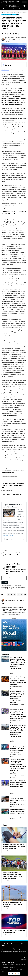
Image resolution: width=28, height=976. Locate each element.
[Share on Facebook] (2, 34)
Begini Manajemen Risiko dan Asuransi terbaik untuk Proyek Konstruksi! (12, 904)
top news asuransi (6, 557)
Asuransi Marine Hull (14, 804)
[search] (21, 5)
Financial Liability (14, 14)
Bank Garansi (5, 14)
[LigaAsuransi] (14, 6)
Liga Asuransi (5, 70)
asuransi (10, 550)
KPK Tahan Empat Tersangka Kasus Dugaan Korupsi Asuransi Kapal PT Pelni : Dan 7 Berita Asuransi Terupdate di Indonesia (18, 680)
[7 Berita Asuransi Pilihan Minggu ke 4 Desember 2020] (14, 921)
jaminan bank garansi (6, 552)
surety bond (14, 555)
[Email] (16, 34)
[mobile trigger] (2, 6)
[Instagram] (2, 603)
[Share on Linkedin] (11, 34)
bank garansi (16, 550)
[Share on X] (5, 34)
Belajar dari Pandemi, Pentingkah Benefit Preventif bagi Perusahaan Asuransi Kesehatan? (14, 846)
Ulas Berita (12, 686)
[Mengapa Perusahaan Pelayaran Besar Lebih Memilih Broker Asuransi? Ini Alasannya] (5, 799)
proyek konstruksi (6, 555)
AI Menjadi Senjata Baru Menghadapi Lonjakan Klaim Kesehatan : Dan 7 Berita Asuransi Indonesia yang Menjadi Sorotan (18, 748)
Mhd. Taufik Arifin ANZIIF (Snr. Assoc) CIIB (16, 37)
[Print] (19, 34)
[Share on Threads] (13, 34)
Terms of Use (9, 2)
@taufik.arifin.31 (15, 614)
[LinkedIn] (3, 603)
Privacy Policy (20, 587)
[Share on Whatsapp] (8, 34)
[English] (1, 8)
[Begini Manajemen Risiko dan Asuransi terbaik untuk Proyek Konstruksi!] (14, 893)
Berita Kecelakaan (14, 672)
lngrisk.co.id (9, 490)
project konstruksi (17, 552)
